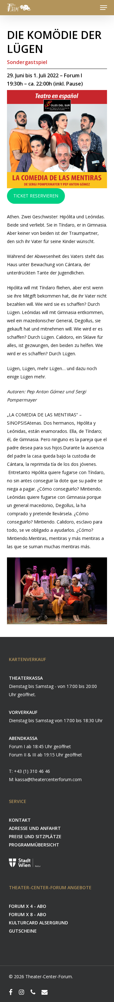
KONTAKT (20, 820)
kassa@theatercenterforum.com (48, 779)
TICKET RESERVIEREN (35, 196)
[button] (103, 7)
